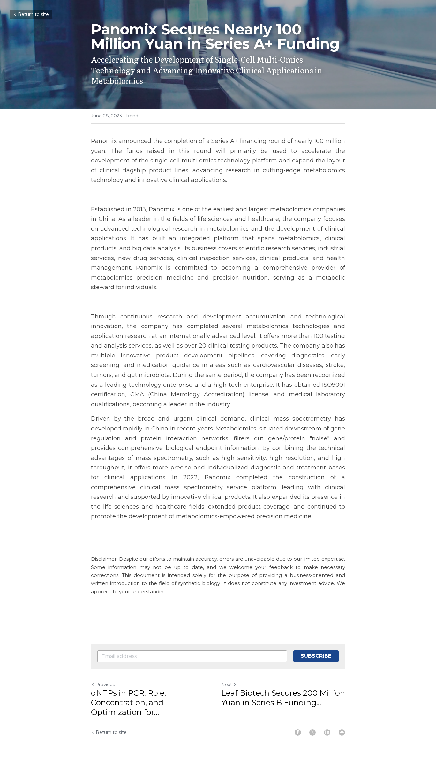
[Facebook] (298, 732)
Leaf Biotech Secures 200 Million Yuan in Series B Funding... (283, 697)
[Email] (342, 732)
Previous (105, 684)
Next (226, 684)
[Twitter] (312, 732)
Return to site (33, 14)
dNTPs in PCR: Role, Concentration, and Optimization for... (128, 702)
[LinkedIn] (327, 732)
